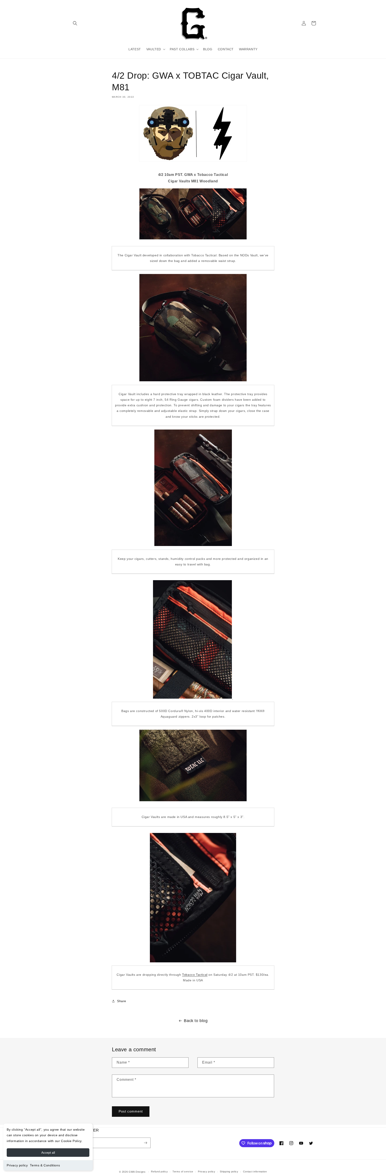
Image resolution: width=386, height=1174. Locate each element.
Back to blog (196, 1020)
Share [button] (121, 1001)
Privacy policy (17, 1165)
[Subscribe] (145, 1143)
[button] (75, 23)
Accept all (48, 1152)
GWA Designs (137, 1171)
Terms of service (182, 1171)
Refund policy (159, 1171)
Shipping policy (229, 1171)
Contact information (255, 1171)
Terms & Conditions (45, 1165)
